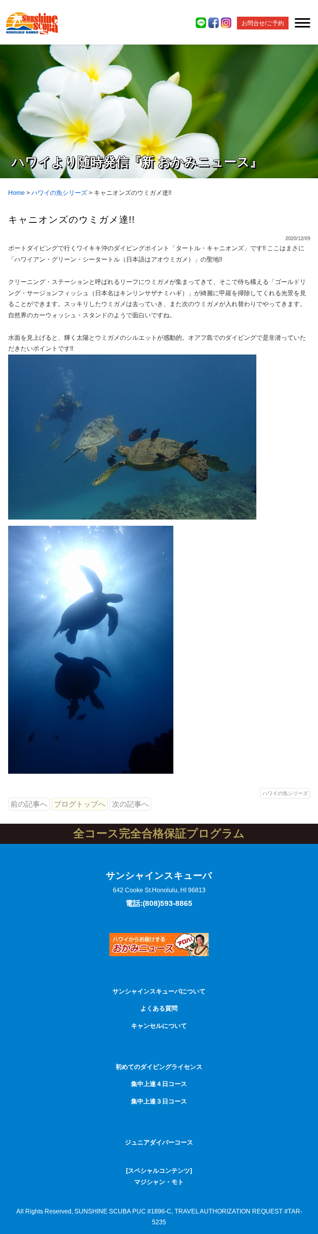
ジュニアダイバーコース (159, 1142)
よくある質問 (159, 1008)
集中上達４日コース (159, 1084)
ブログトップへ (79, 804)
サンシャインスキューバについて (159, 991)
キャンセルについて (159, 1025)
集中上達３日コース (159, 1101)
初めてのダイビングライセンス (159, 1067)
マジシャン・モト (159, 1182)
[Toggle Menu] (302, 23)
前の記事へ (28, 804)
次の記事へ (130, 804)
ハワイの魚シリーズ (285, 793)
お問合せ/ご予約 (263, 23)
